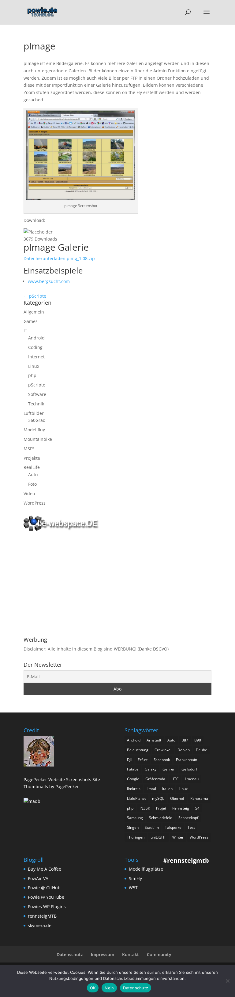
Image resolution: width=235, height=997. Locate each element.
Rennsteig (180, 808)
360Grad (37, 420)
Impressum (102, 954)
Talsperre (173, 827)
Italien (167, 788)
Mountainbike (38, 439)
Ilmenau (192, 778)
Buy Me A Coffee (44, 869)
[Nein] (227, 981)
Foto (32, 484)
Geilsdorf (189, 769)
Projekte (32, 458)
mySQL (158, 798)
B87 (184, 740)
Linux (33, 366)
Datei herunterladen (61, 258)
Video (29, 493)
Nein (109, 987)
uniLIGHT (158, 837)
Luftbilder (34, 413)
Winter (178, 837)
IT (25, 330)
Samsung (135, 817)
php (32, 375)
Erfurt (142, 759)
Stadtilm (152, 827)
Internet (36, 357)
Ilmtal (151, 788)
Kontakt (130, 954)
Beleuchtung (137, 749)
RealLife (32, 467)
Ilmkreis (133, 788)
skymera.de (39, 925)
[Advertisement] (117, 585)
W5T (133, 887)
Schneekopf (188, 817)
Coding (35, 347)
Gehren (168, 769)
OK (93, 987)
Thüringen (135, 837)
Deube (201, 749)
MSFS (29, 448)
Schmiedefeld (160, 817)
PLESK (145, 808)
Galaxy (150, 769)
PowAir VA (38, 878)
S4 (197, 808)
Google (133, 778)
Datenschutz (70, 954)
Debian (183, 749)
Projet (161, 808)
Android (36, 338)
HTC (175, 778)
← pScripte (35, 296)
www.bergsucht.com (49, 281)
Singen (133, 827)
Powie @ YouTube (46, 897)
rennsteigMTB (42, 916)
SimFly (135, 878)
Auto (33, 474)
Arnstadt (154, 740)
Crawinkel (163, 749)
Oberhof (177, 798)
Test (191, 827)
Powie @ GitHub (44, 887)
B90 (197, 740)
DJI (129, 759)
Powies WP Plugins (47, 906)
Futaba (133, 769)
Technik (36, 404)
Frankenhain (186, 759)
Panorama (199, 798)
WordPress (35, 503)
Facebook (162, 759)
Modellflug (34, 430)
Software (37, 394)
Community (159, 954)
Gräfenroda (155, 778)
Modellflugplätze (146, 869)
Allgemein (34, 312)
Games (31, 321)
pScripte (36, 385)
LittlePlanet (136, 798)
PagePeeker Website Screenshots (57, 779)
